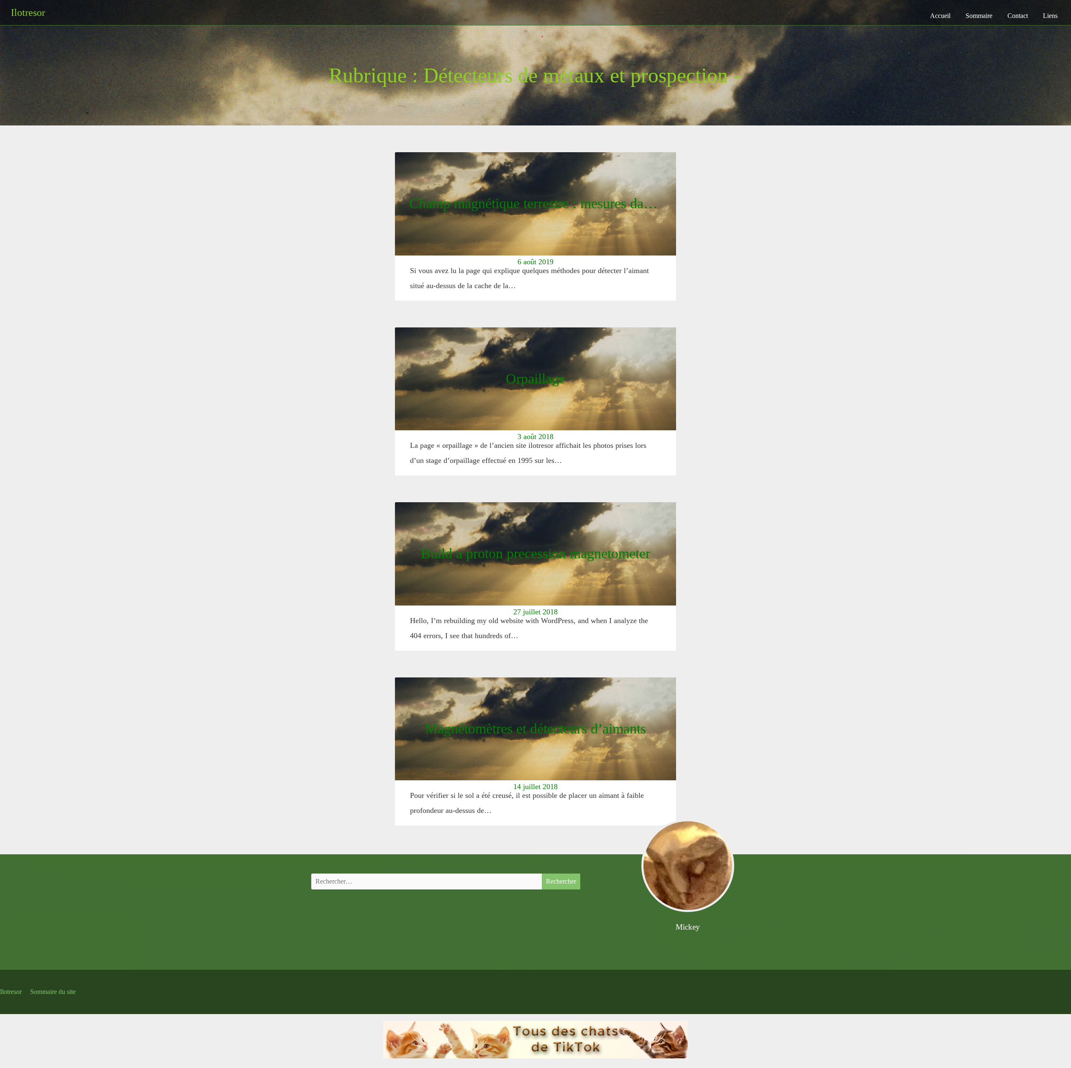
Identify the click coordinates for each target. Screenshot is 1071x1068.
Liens (1050, 15)
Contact (1017, 15)
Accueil (940, 15)
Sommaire (979, 15)
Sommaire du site (53, 991)
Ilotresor (11, 991)
